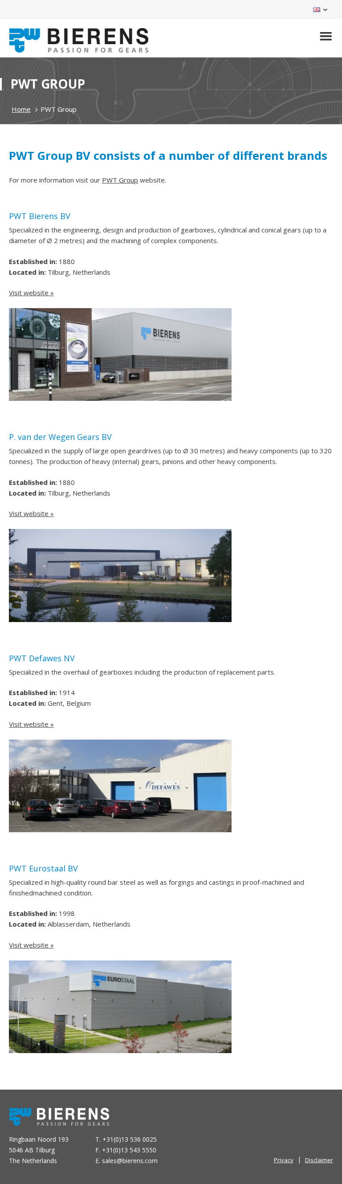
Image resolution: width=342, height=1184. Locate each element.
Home (21, 109)
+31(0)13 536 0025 (129, 1139)
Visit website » (31, 292)
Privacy (283, 1160)
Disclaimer (319, 1160)
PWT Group (120, 179)
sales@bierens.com (130, 1160)
